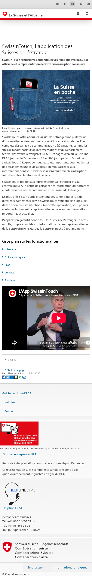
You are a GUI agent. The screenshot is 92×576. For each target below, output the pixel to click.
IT (65, 4)
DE (57, 4)
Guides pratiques (15, 257)
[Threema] (16, 377)
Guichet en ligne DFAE (16, 393)
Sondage (10, 280)
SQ (88, 4)
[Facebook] (4, 377)
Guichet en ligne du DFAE (20, 454)
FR (72, 4)
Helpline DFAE (13, 508)
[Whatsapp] (20, 377)
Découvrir (10, 249)
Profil (8, 264)
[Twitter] (8, 377)
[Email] (24, 377)
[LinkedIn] (12, 377)
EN (80, 4)
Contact (9, 272)
